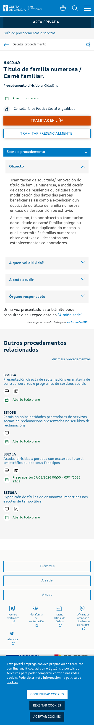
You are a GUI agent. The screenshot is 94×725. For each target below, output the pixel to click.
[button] (74, 8)
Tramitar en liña (47, 121)
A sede (47, 580)
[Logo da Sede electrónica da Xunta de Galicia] (22, 8)
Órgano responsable (27, 297)
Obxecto (16, 166)
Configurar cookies (47, 694)
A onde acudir (21, 280)
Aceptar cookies (47, 716)
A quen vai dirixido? (26, 263)
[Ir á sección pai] (6, 45)
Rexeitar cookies (47, 705)
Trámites (47, 566)
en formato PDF (77, 322)
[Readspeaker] (88, 44)
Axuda (47, 595)
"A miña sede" (70, 315)
